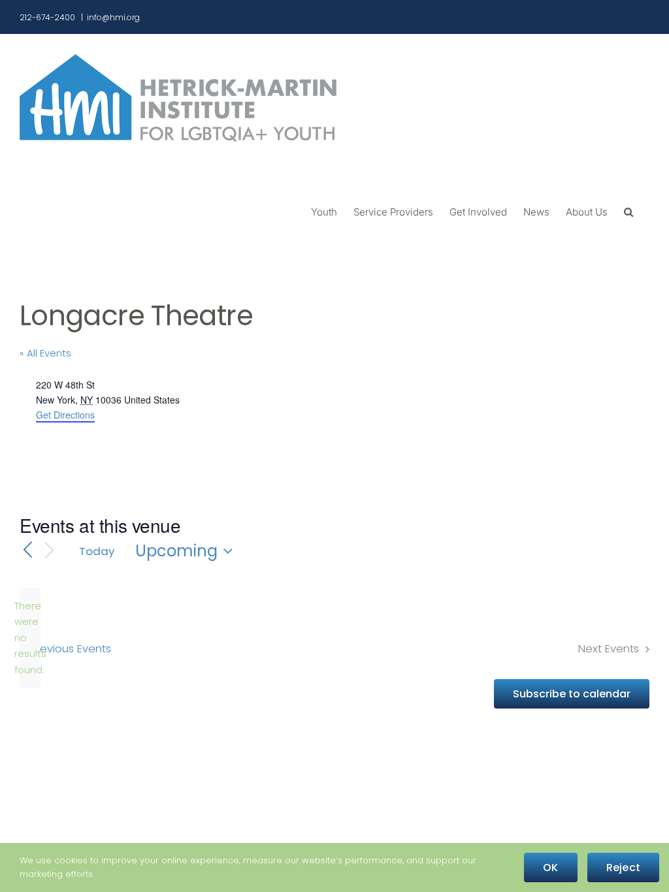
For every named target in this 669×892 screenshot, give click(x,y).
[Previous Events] (27, 551)
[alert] (30, 638)
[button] (628, 211)
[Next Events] (49, 551)
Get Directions (65, 414)
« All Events (45, 353)
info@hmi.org (113, 17)
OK (550, 867)
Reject (623, 867)
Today (96, 551)
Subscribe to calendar (571, 694)
